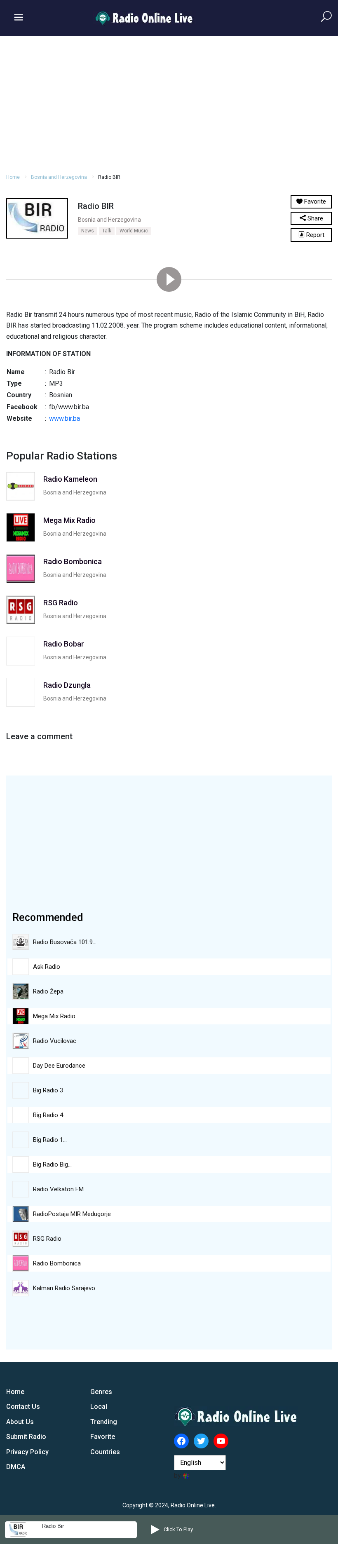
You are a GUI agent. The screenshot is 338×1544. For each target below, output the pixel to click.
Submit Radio (26, 1437)
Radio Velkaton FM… (60, 1189)
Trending (103, 1422)
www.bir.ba (64, 418)
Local (98, 1406)
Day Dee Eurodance (59, 1065)
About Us (20, 1422)
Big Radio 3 (48, 1090)
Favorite (102, 1437)
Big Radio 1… (50, 1139)
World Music (134, 231)
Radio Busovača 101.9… (64, 942)
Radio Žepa (48, 991)
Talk (106, 231)
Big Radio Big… (52, 1164)
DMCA (15, 1467)
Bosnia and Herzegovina (59, 177)
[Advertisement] (169, 103)
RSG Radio (47, 1238)
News (87, 231)
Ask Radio (46, 966)
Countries (105, 1452)
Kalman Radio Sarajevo (64, 1288)
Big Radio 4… (50, 1115)
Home (13, 177)
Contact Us (23, 1406)
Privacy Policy (27, 1452)
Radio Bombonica (57, 1263)
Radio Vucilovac (54, 1041)
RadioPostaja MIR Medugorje (72, 1214)
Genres (101, 1392)
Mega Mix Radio (54, 1016)
